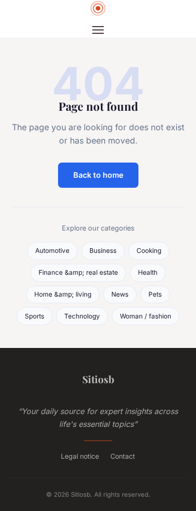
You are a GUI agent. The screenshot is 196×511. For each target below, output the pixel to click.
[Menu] (98, 30)
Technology (82, 316)
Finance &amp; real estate (78, 272)
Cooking (149, 250)
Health (147, 272)
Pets (155, 294)
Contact (122, 456)
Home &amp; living (62, 294)
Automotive (52, 250)
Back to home (98, 175)
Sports (34, 316)
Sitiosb (98, 379)
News (119, 294)
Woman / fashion (145, 316)
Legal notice (80, 456)
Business (103, 250)
